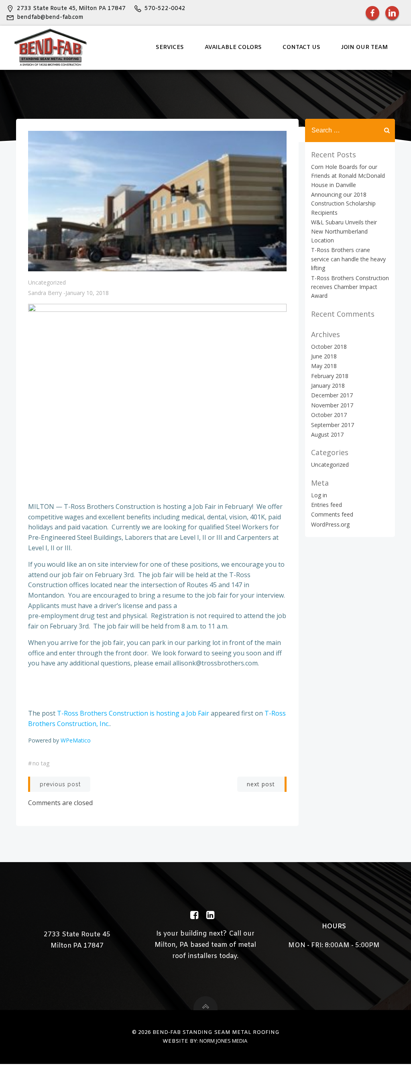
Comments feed (332, 514)
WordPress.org (330, 524)
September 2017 (332, 425)
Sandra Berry (45, 293)
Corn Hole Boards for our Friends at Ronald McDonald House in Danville (348, 176)
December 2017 (332, 395)
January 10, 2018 (87, 293)
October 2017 (329, 415)
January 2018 (328, 385)
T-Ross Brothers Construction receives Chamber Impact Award (350, 287)
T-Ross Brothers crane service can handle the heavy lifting (348, 259)
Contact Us (301, 47)
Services (170, 47)
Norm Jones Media (223, 1040)
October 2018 (329, 346)
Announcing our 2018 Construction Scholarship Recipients (343, 203)
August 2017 (327, 434)
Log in (319, 495)
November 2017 (332, 405)
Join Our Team (364, 47)
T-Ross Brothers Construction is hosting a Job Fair (133, 713)
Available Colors (233, 47)
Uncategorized (47, 282)
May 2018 (324, 366)
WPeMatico (76, 740)
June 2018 (324, 356)
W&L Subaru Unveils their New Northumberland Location (344, 231)
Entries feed (326, 505)
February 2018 (329, 376)
